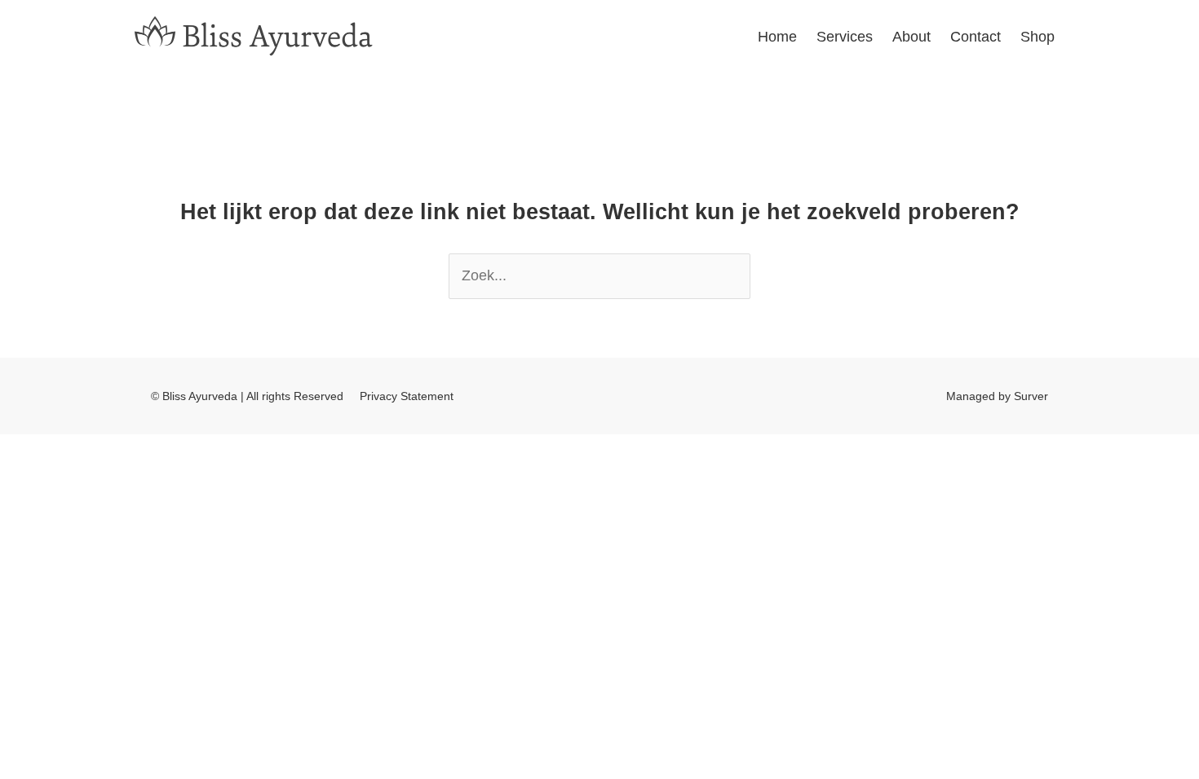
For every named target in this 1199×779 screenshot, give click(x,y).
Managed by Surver (997, 396)
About (911, 37)
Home (777, 37)
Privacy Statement (406, 396)
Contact (975, 37)
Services (844, 37)
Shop (1037, 37)
